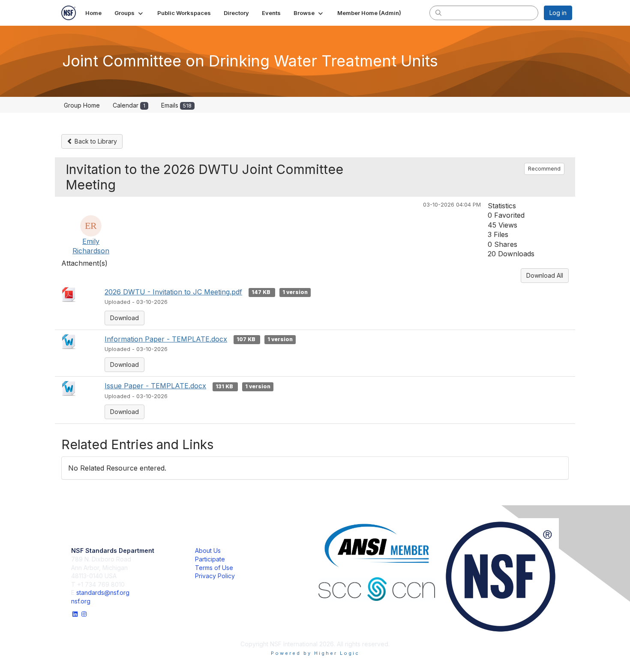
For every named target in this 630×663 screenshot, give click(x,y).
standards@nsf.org (102, 592)
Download (124, 317)
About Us (208, 550)
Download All (544, 275)
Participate (210, 559)
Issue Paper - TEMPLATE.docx (155, 385)
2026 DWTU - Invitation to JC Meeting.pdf (173, 292)
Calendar (129, 105)
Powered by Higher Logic (315, 653)
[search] (438, 12)
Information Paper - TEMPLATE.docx (166, 339)
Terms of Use (214, 567)
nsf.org (80, 601)
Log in (558, 12)
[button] (129, 12)
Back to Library (95, 141)
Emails (176, 105)
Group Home (82, 105)
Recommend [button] (544, 168)
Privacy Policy (215, 575)
